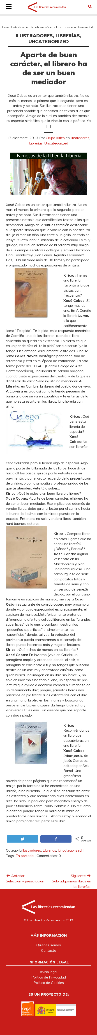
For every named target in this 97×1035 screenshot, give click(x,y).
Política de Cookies (48, 982)
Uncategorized (48, 41)
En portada (25, 855)
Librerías (67, 35)
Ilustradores (17, 27)
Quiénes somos (48, 945)
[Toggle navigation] (8, 7)
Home (5, 27)
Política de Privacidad (48, 977)
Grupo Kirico (55, 137)
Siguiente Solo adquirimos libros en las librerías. (71, 881)
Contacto (48, 950)
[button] (90, 6)
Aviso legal (48, 972)
